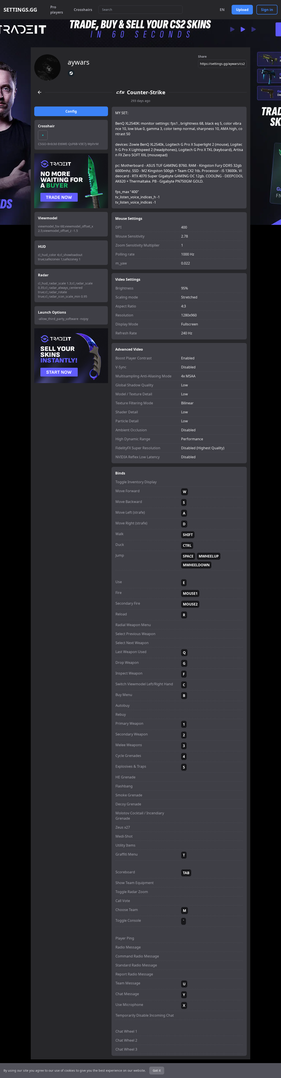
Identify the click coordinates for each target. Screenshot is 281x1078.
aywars (78, 62)
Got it (157, 1070)
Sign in (267, 9)
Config (71, 111)
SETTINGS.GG (20, 9)
